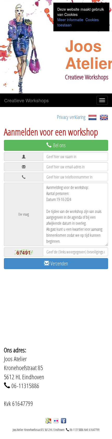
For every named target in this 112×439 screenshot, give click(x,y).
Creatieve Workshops (26, 100)
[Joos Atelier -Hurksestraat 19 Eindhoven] (48, 421)
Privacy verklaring (71, 117)
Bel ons (59, 145)
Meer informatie (70, 19)
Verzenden (58, 263)
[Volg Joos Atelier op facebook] (63, 421)
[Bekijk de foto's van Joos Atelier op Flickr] (56, 421)
